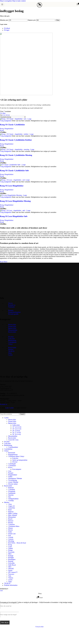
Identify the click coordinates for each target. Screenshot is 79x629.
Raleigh (10, 556)
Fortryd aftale (39, 626)
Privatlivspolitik (13, 314)
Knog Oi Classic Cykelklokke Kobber (16, 140)
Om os (10, 303)
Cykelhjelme (12, 342)
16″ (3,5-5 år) (16, 429)
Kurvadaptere (16, 469)
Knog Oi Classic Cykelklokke (12, 125)
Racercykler (12, 332)
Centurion (11, 524)
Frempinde (11, 491)
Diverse (14, 462)
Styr (9, 497)
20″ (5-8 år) (16, 430)
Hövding (11, 541)
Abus (10, 504)
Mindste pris (4, 20)
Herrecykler (12, 324)
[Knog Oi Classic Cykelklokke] (15, 119)
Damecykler (12, 326)
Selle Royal (12, 565)
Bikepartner (12, 517)
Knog (2, 128)
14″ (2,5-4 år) (16, 427)
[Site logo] (39, 7)
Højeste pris (32, 20)
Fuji (9, 535)
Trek (9, 576)
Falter (10, 532)
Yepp (10, 581)
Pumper (10, 473)
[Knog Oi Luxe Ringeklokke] (15, 180)
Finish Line (12, 534)
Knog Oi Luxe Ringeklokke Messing (15, 201)
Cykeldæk (11, 489)
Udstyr (10, 344)
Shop (10, 353)
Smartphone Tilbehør (15, 478)
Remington (11, 559)
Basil (10, 510)
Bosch (10, 519)
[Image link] (15, 293)
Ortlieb (10, 548)
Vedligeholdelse (13, 499)
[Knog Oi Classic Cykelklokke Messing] (17, 149)
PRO (10, 554)
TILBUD (11, 351)
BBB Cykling (12, 513)
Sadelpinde (11, 493)
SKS (9, 567)
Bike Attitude (12, 515)
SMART (11, 568)
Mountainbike (12, 330)
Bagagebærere (13, 454)
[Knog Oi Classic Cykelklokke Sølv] (13, 165)
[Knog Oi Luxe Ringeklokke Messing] (13, 195)
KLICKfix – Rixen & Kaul (17, 543)
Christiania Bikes (13, 526)
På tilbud (7, 28)
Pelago (10, 550)
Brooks (10, 522)
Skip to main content (19, 1)
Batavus (10, 511)
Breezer (10, 521)
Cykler (10, 355)
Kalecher (15, 458)
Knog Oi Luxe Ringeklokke (11, 186)
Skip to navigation (6, 1)
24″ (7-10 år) (16, 432)
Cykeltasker (12, 465)
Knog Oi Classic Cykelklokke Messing (16, 155)
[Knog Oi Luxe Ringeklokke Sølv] (15, 210)
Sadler (10, 476)
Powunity (11, 552)
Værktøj (11, 500)
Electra (10, 530)
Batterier (11, 488)
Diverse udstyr (13, 484)
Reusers (10, 310)
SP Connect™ (12, 572)
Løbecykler (16, 425)
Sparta (10, 570)
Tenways (11, 574)
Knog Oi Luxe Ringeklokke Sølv (14, 216)
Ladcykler (11, 338)
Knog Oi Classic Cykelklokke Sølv (14, 170)
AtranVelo (11, 508)
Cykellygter (12, 464)
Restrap (10, 561)
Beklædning (12, 340)
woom (10, 580)
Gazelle (10, 537)
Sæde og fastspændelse (19, 460)
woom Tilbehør (13, 482)
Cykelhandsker (13, 447)
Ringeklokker (9, 128)
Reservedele (12, 347)
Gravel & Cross (13, 440)
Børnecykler (12, 328)
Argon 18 (11, 506)
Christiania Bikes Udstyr (16, 456)
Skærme (11, 495)
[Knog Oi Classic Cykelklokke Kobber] (17, 134)
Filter (57, 20)
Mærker (10, 349)
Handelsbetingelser (14, 312)
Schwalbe (11, 563)
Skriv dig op (4, 622)
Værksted (11, 307)
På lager (6, 30)
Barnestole (11, 453)
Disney (10, 528)
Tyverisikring (12, 480)
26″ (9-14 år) (16, 434)
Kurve (10, 467)
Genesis (10, 539)
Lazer (10, 546)
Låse (9, 471)
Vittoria (10, 578)
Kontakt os (11, 305)
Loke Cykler (9, 408)
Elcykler (11, 337)
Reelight (11, 557)
